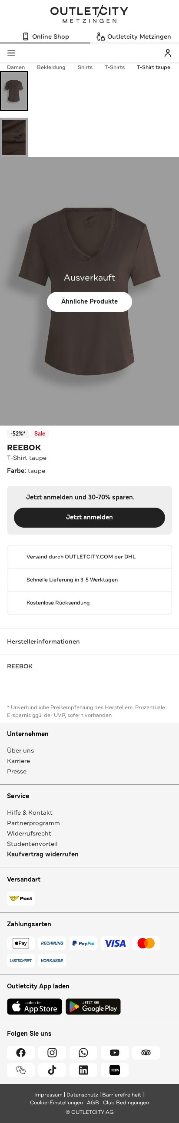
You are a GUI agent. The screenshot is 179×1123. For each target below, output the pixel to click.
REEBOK (24, 448)
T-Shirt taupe (153, 67)
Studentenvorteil (32, 844)
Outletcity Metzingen (89, 14)
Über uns (20, 750)
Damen (16, 67)
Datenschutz (82, 1094)
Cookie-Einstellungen (56, 1102)
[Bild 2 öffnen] (14, 137)
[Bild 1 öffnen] (14, 91)
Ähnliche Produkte (89, 301)
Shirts (85, 67)
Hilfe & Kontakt (30, 812)
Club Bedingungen (126, 1102)
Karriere (18, 761)
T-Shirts (115, 67)
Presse (17, 771)
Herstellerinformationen (43, 641)
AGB (93, 1102)
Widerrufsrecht (29, 833)
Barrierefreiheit (121, 1094)
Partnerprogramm (33, 823)
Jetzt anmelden (89, 517)
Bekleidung (51, 67)
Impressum (48, 1094)
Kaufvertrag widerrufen (43, 854)
